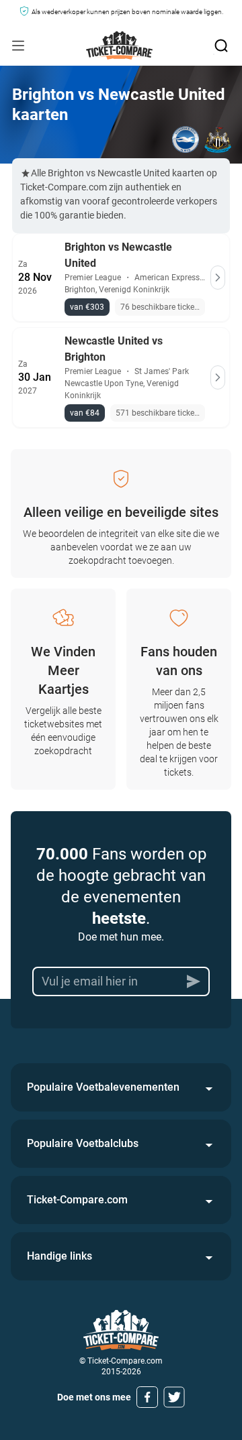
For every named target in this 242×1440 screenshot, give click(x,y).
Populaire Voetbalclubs (82, 1143)
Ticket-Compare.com (77, 1199)
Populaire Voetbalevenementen (103, 1087)
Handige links (59, 1256)
